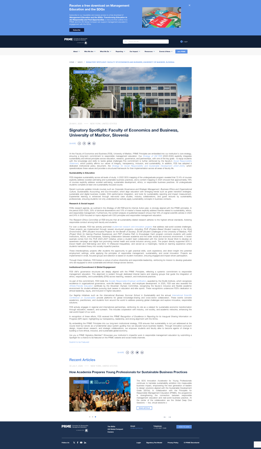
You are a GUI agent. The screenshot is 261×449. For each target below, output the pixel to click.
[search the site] (125, 42)
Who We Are (88, 51)
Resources (149, 51)
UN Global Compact (115, 429)
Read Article (144, 408)
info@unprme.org (136, 428)
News (80, 62)
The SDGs (111, 426)
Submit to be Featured (79, 342)
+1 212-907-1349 (159, 428)
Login (139, 443)
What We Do (104, 51)
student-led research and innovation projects (131, 227)
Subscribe (76, 30)
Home (71, 62)
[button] (184, 42)
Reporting (119, 51)
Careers (111, 432)
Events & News (164, 51)
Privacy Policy (173, 443)
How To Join (184, 427)
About (75, 51)
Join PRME (181, 51)
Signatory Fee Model (154, 443)
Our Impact (134, 51)
